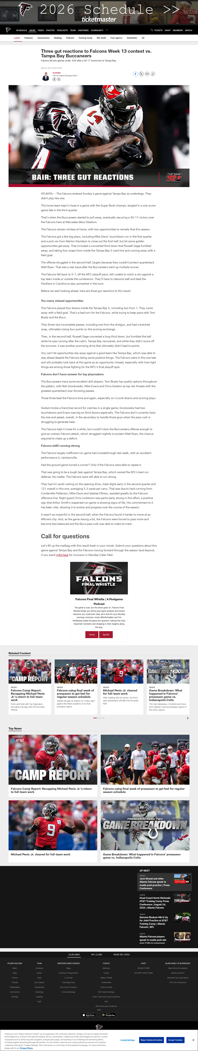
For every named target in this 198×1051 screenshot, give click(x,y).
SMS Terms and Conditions (106, 1006)
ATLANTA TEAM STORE (143, 973)
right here (62, 555)
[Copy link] (153, 74)
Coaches (39, 997)
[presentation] (188, 718)
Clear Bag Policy (68, 982)
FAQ (106, 1001)
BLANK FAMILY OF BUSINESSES (177, 963)
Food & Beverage (68, 992)
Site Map (14, 997)
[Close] (193, 1040)
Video (14, 973)
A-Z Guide (68, 978)
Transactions (39, 987)
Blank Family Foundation (177, 968)
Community (14, 992)
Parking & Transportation (68, 973)
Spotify (106, 634)
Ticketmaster (106, 982)
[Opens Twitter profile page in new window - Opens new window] (59, 79)
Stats (39, 978)
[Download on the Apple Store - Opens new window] (88, 1015)
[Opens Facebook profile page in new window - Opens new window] (54, 79)
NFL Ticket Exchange (106, 992)
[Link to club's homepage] (8, 29)
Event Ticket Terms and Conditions (106, 997)
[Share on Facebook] (135, 75)
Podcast (15, 982)
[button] (95, 718)
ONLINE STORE (144, 968)
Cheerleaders (15, 987)
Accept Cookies (175, 1040)
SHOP (143, 963)
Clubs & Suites (106, 987)
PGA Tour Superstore (178, 982)
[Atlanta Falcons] (99, 1028)
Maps (68, 968)
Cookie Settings (127, 1040)
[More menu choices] (107, 30)
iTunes (92, 634)
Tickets (106, 973)
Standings (39, 992)
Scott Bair (57, 73)
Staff (39, 1001)
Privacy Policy (26, 1048)
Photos (15, 978)
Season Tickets (106, 978)
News (15, 968)
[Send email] (147, 75)
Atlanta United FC (178, 973)
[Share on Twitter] (141, 75)
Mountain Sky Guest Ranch (177, 978)
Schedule (39, 968)
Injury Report (39, 982)
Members (106, 968)
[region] (99, 1040)
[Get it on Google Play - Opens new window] (108, 1016)
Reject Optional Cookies (151, 1040)
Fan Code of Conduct (68, 987)
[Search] (152, 30)
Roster (39, 973)
